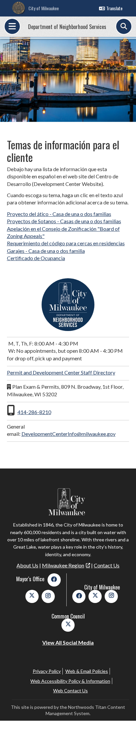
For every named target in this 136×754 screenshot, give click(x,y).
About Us (27, 565)
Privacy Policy (47, 671)
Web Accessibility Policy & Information (70, 681)
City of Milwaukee (43, 8)
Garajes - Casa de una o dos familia (46, 251)
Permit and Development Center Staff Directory (61, 372)
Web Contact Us (70, 690)
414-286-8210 (34, 412)
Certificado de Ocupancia (36, 258)
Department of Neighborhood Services (67, 27)
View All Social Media (68, 642)
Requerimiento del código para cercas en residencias (66, 243)
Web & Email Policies (86, 671)
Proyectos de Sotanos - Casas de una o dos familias (64, 221)
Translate (114, 8)
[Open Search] (124, 26)
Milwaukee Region (63, 565)
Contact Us (106, 565)
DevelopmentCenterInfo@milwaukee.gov (68, 434)
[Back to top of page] (122, 738)
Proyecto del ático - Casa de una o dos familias (59, 214)
